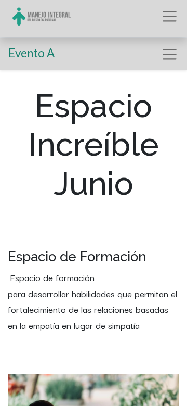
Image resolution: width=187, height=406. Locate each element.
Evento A (31, 53)
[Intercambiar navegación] (170, 54)
